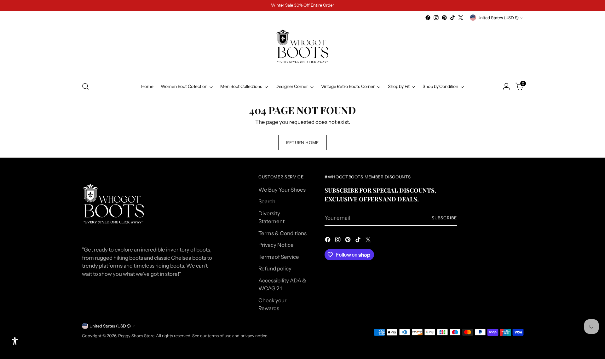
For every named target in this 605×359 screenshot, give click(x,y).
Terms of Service (278, 257)
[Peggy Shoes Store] (302, 49)
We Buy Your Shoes (282, 190)
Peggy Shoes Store (136, 335)
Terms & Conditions (282, 233)
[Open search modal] (85, 86)
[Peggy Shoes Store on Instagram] (436, 17)
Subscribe (444, 217)
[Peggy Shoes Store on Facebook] (428, 17)
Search (266, 201)
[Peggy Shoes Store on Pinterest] (444, 17)
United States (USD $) (498, 17)
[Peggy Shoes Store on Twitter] (461, 17)
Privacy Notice (276, 245)
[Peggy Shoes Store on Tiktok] (452, 17)
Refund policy (274, 268)
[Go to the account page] (506, 86)
